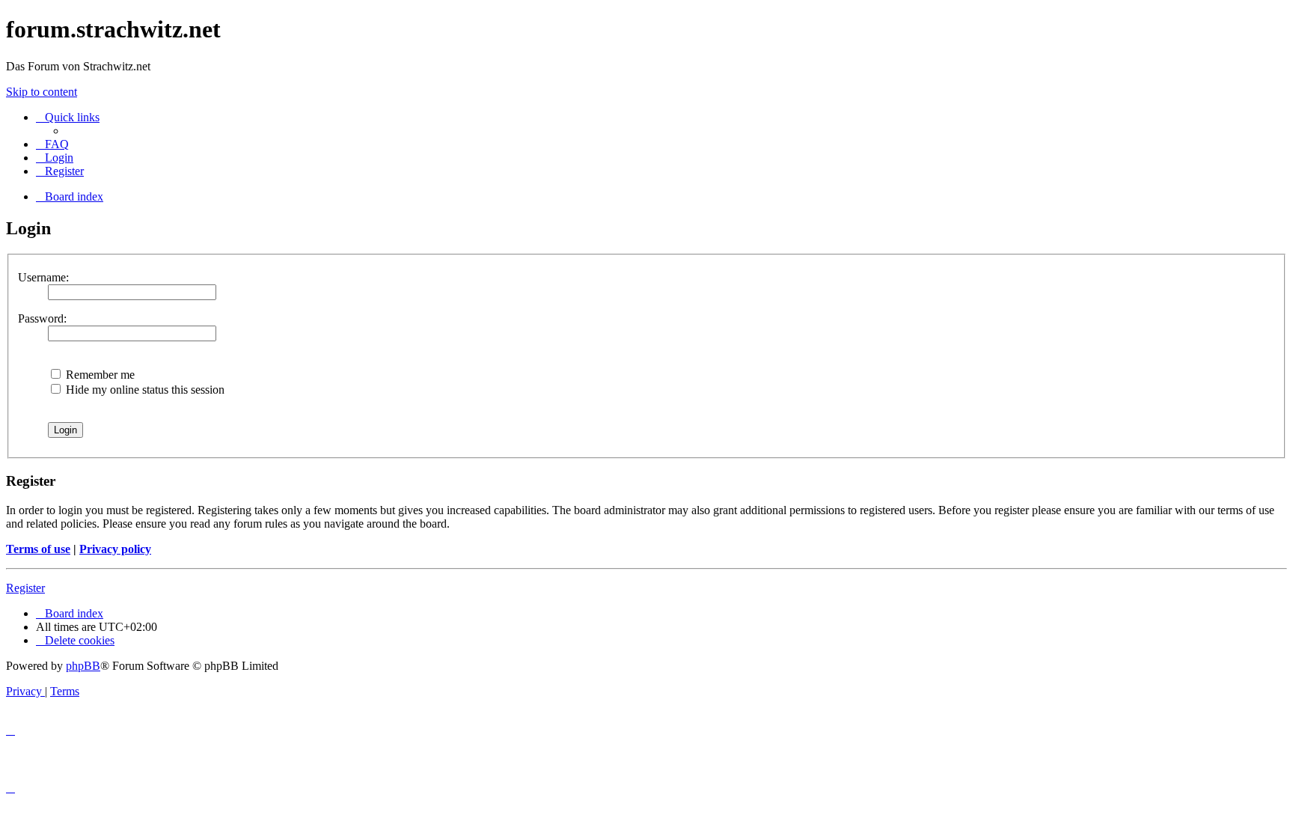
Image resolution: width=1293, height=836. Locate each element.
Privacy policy (115, 549)
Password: (42, 318)
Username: (43, 277)
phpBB (83, 665)
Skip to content (41, 91)
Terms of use (38, 549)
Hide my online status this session (143, 389)
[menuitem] (52, 144)
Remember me (99, 374)
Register (25, 588)
